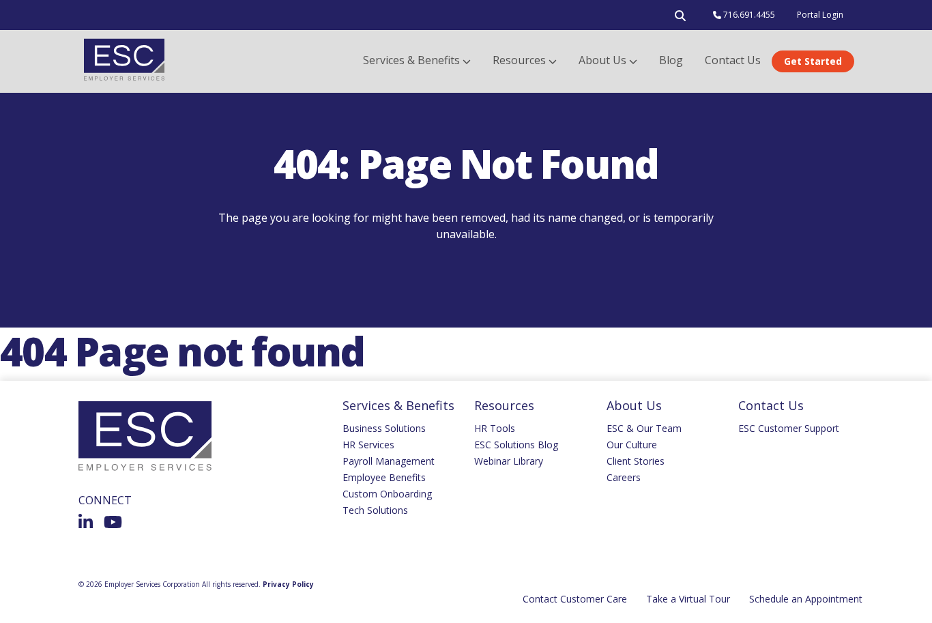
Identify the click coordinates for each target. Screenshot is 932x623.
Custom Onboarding (387, 493)
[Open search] (680, 18)
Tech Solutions (375, 510)
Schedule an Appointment (805, 598)
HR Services (368, 444)
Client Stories (636, 460)
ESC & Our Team (644, 428)
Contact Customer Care (575, 598)
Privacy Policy (288, 584)
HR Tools (494, 428)
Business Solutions (384, 428)
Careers (624, 477)
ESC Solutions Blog (516, 444)
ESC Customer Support (788, 428)
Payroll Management (389, 460)
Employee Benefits (384, 477)
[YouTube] (113, 522)
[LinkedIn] (85, 522)
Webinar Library (508, 460)
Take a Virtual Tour (688, 598)
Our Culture (632, 444)
